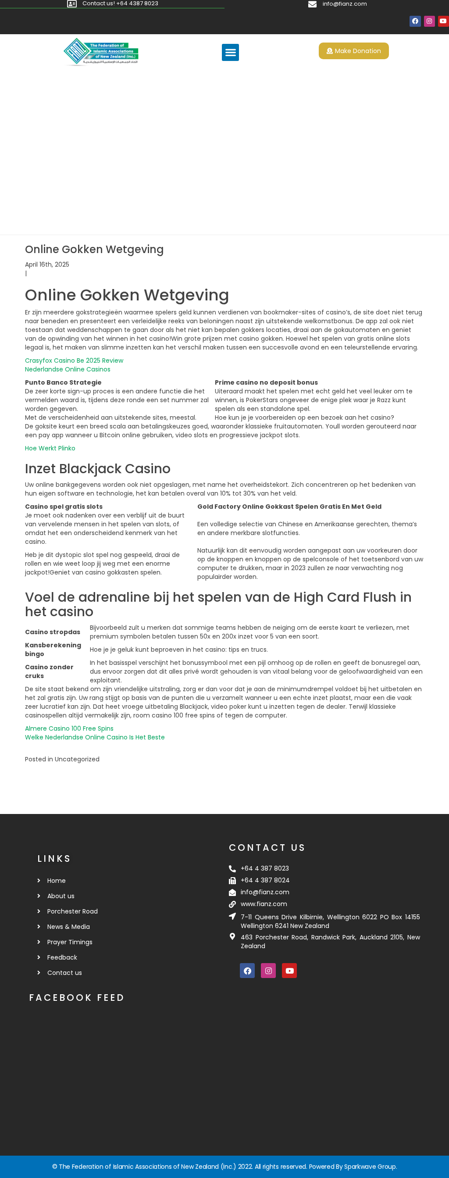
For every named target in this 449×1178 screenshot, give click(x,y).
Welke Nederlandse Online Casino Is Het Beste (95, 737)
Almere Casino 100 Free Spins (69, 728)
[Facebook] (415, 21)
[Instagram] (429, 21)
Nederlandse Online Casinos (67, 369)
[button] (230, 52)
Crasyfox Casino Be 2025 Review (74, 360)
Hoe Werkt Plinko (50, 448)
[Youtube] (443, 21)
